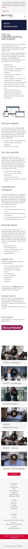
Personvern (14, 508)
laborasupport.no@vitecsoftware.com (14, 520)
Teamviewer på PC (14, 494)
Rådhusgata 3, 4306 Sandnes (14, 524)
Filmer (14, 489)
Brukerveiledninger (14, 490)
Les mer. (4, 7)
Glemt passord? (14, 487)
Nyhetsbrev (14, 492)
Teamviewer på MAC (14, 496)
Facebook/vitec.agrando (14, 528)
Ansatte (14, 505)
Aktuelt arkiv (14, 503)
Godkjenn (5, 11)
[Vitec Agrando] (7, 15)
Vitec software (14, 506)
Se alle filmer (14, 474)
